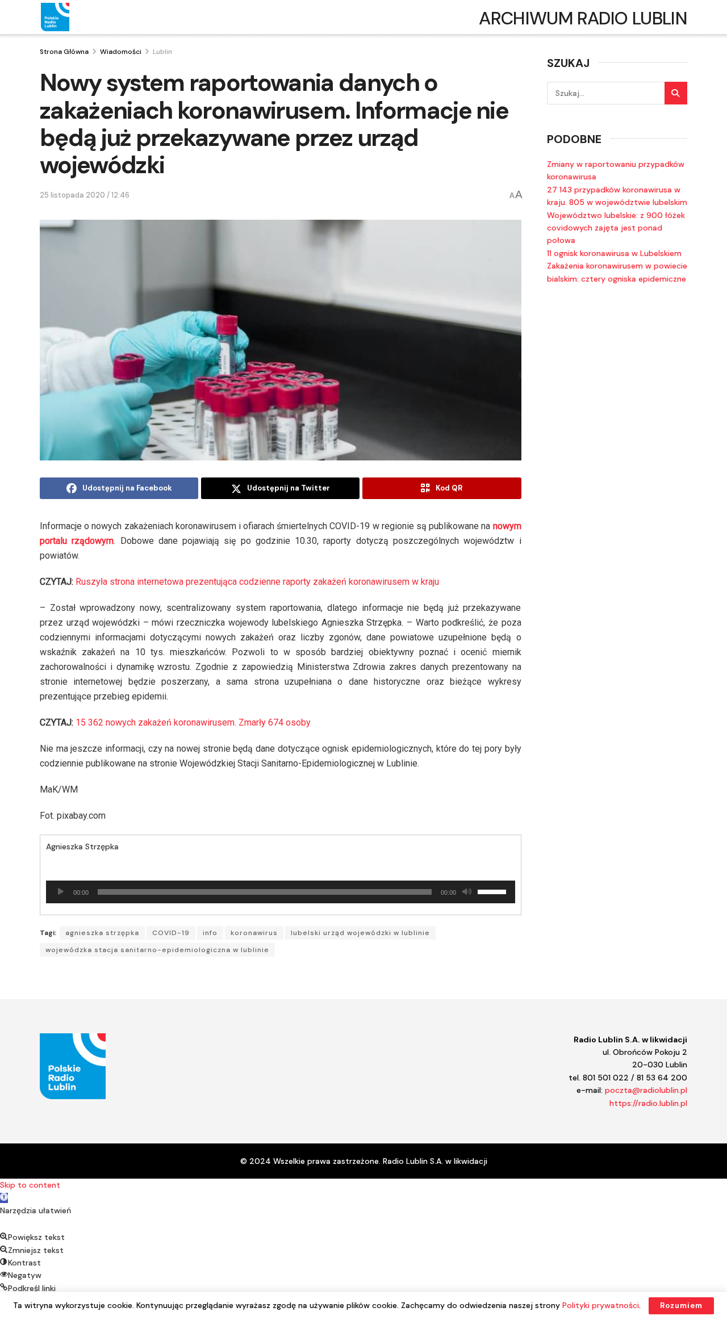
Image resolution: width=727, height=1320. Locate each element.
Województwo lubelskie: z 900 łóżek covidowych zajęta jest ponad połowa (616, 228)
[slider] (493, 891)
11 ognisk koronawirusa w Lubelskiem (614, 253)
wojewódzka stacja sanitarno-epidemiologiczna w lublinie (157, 949)
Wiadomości (120, 51)
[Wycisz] (467, 892)
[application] (280, 892)
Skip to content (30, 1185)
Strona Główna (64, 51)
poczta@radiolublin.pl (646, 1090)
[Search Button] (676, 93)
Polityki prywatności (600, 1305)
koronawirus (254, 932)
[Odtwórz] (60, 892)
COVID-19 (171, 932)
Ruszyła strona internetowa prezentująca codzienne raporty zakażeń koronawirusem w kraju (257, 581)
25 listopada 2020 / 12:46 (84, 195)
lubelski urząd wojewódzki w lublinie (360, 932)
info (210, 932)
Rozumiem (681, 1305)
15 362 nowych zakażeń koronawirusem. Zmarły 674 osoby (193, 722)
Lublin (162, 51)
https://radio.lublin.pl (648, 1103)
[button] (4, 1198)
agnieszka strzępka (102, 932)
